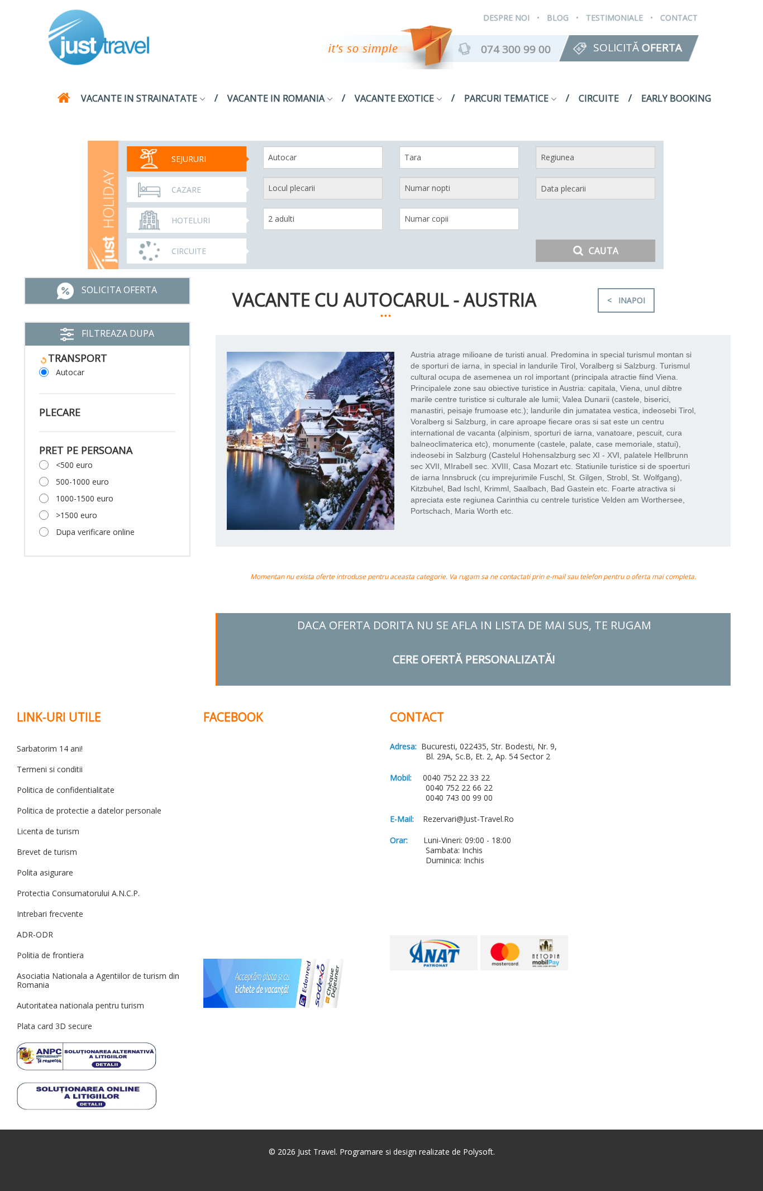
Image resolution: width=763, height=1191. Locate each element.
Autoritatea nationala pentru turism (80, 1005)
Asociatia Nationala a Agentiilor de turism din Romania (98, 980)
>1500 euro (76, 515)
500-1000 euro (82, 481)
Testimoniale (614, 17)
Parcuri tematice (506, 98)
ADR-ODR (35, 934)
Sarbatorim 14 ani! (50, 748)
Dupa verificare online (95, 532)
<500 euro (74, 465)
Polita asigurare (45, 872)
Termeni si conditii (50, 769)
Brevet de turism (47, 851)
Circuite (599, 98)
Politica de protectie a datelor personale (89, 810)
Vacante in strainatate (139, 98)
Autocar (70, 372)
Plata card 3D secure (54, 1026)
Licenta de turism (48, 831)
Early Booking (676, 98)
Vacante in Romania (276, 98)
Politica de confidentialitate (66, 790)
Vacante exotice (394, 98)
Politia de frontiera (50, 955)
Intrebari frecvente (50, 913)
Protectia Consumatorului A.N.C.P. (78, 893)
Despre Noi (506, 17)
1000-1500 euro (84, 498)
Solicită (637, 47)
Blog (558, 17)
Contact (679, 17)
